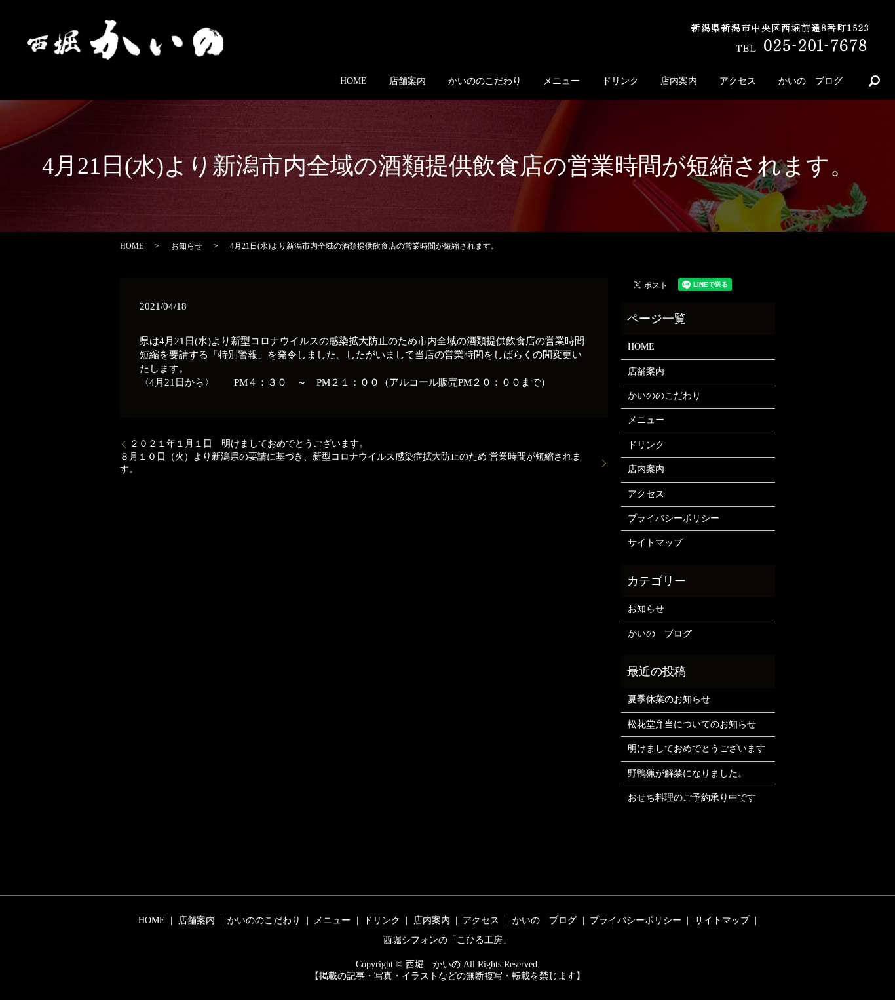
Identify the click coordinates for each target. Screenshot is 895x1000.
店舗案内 (407, 81)
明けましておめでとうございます (696, 748)
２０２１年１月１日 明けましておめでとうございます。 (249, 444)
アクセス (737, 81)
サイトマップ (655, 543)
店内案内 (678, 81)
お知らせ (186, 245)
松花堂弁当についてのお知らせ (692, 724)
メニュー (561, 81)
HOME (353, 81)
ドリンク (620, 81)
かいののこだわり (485, 81)
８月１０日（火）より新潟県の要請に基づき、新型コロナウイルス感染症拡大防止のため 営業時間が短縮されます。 (350, 463)
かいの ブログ (810, 81)
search (874, 80)
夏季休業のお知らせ (669, 699)
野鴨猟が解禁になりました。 (687, 773)
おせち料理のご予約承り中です (692, 798)
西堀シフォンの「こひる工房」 (447, 940)
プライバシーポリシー (673, 518)
